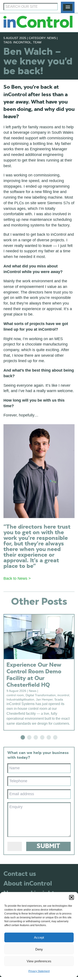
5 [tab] (49, 737)
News (51, 38)
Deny (39, 949)
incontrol (22, 42)
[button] (71, 897)
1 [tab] (23, 737)
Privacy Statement (39, 971)
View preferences (39, 961)
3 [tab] (36, 737)
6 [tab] (55, 737)
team (37, 42)
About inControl (27, 884)
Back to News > (17, 578)
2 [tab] (29, 737)
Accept (39, 937)
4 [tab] (42, 737)
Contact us (19, 874)
